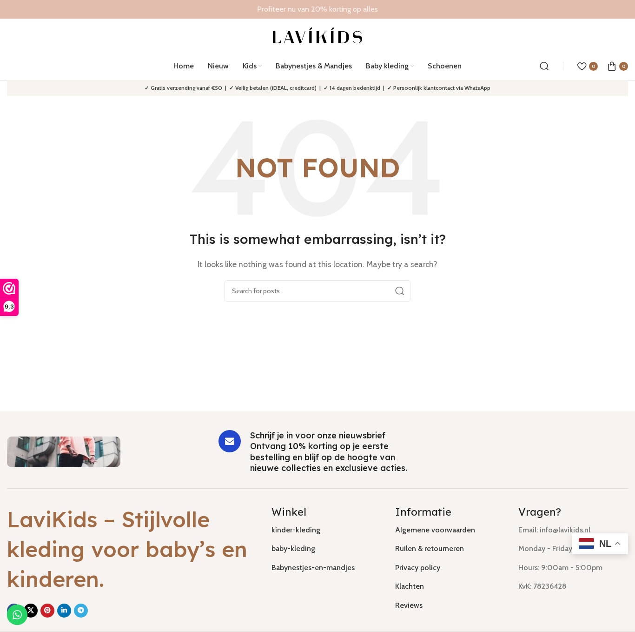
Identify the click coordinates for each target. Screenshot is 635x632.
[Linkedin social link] (64, 611)
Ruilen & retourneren (429, 548)
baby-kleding (293, 548)
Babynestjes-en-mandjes (313, 567)
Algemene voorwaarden (435, 529)
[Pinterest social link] (47, 611)
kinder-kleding (295, 529)
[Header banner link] (317, 9)
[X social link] (31, 611)
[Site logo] (318, 34)
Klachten (409, 586)
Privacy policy (417, 567)
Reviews (409, 605)
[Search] (544, 66)
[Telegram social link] (81, 611)
